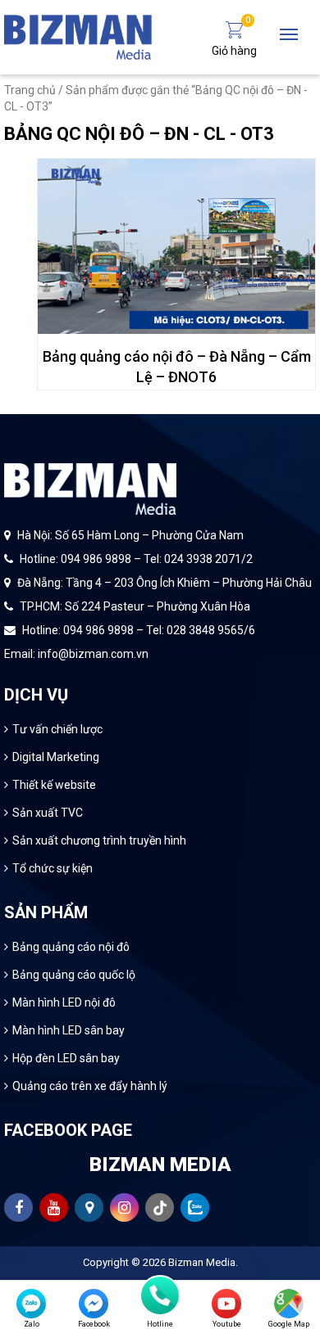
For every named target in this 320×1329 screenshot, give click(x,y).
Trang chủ (30, 90)
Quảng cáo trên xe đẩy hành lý (89, 1085)
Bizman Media (201, 1262)
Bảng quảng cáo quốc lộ (73, 974)
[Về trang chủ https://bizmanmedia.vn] (78, 36)
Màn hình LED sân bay (68, 1030)
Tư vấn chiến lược (57, 729)
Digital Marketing (55, 757)
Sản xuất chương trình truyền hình (99, 840)
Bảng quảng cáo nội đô (71, 946)
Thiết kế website (54, 784)
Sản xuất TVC (47, 812)
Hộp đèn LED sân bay (66, 1058)
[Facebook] (93, 1303)
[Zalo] (31, 1303)
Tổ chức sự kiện (52, 868)
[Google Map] (288, 1303)
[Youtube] (226, 1303)
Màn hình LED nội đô (64, 1002)
